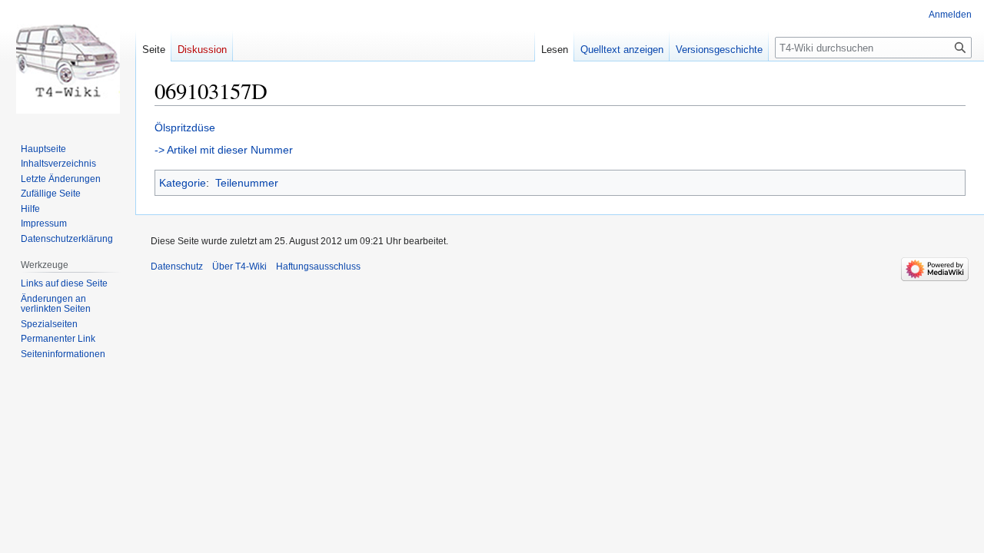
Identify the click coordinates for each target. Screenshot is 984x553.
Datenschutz (177, 266)
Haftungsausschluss (318, 266)
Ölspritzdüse (185, 127)
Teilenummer (246, 183)
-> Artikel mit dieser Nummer (224, 150)
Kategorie (182, 183)
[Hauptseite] (67, 61)
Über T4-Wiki (239, 266)
